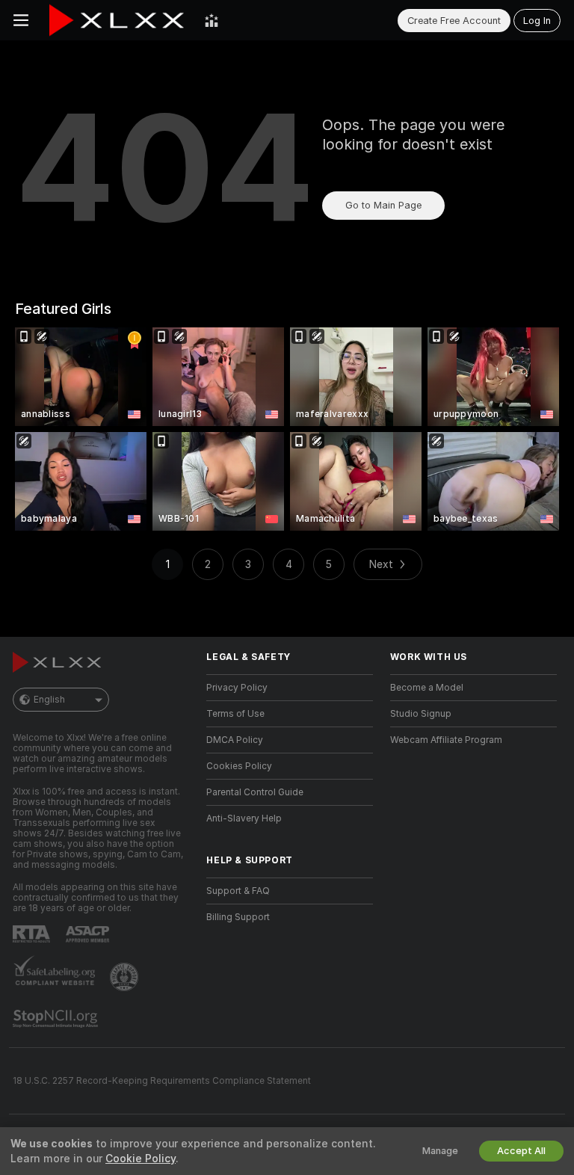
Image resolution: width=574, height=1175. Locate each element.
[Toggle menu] (21, 20)
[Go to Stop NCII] (57, 1019)
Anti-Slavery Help (244, 818)
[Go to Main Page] (116, 20)
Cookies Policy (239, 766)
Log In (537, 20)
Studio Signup (420, 714)
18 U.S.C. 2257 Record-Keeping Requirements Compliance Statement (162, 1081)
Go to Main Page (383, 205)
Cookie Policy (140, 1159)
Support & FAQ (238, 891)
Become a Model (426, 687)
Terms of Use (235, 714)
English (49, 699)
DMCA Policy (234, 740)
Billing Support (238, 917)
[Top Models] (211, 20)
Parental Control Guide (254, 792)
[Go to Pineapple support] (125, 977)
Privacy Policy (237, 687)
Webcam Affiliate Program (446, 740)
